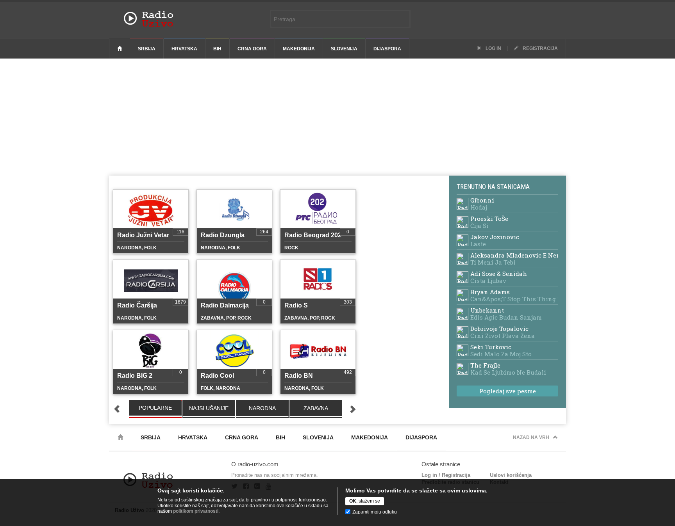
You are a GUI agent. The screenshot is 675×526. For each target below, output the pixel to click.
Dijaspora (387, 49)
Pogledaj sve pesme (507, 391)
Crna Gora (252, 49)
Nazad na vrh (531, 437)
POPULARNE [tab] (155, 408)
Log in (492, 48)
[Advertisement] (337, 117)
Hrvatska (184, 49)
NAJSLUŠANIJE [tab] (209, 408)
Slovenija (344, 49)
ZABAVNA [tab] (316, 408)
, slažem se (364, 501)
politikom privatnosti (195, 511)
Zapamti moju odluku (374, 512)
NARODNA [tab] (262, 408)
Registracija (539, 48)
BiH (217, 49)
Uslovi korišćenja (511, 475)
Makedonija (299, 49)
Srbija (146, 49)
